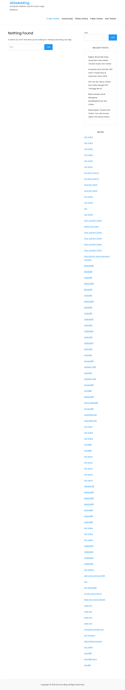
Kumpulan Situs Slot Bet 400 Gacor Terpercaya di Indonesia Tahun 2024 (100, 72)
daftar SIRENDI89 (91, 403)
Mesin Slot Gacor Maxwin (94, 599)
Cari (86, 33)
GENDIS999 (88, 319)
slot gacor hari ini (91, 173)
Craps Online (52, 18)
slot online (88, 137)
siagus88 (88, 355)
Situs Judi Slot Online (93, 220)
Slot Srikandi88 (90, 588)
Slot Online (110, 18)
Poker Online (96, 18)
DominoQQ (67, 18)
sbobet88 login (90, 415)
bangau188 (89, 361)
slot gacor (88, 167)
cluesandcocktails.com (94, 629)
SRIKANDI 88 (89, 486)
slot (85, 208)
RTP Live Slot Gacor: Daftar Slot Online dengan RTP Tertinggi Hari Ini (99, 85)
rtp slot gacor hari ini (93, 594)
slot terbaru (89, 570)
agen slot (88, 605)
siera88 (87, 665)
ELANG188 (88, 277)
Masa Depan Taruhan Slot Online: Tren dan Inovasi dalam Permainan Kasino (99, 113)
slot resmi (88, 427)
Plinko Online (81, 18)
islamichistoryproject (93, 641)
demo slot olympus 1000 (94, 576)
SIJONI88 (88, 391)
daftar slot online (91, 226)
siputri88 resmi (90, 659)
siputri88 (88, 653)
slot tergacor (89, 635)
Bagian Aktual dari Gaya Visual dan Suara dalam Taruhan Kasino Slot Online (99, 60)
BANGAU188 (89, 266)
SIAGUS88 (88, 325)
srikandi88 (88, 510)
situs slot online (90, 185)
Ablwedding (19, 3)
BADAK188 (88, 272)
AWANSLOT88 (90, 367)
